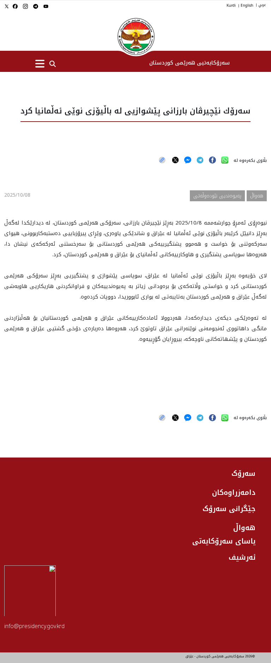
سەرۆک (243, 473)
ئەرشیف (242, 557)
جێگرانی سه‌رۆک (229, 508)
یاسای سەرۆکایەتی (223, 541)
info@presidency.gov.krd (34, 626)
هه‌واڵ (244, 527)
